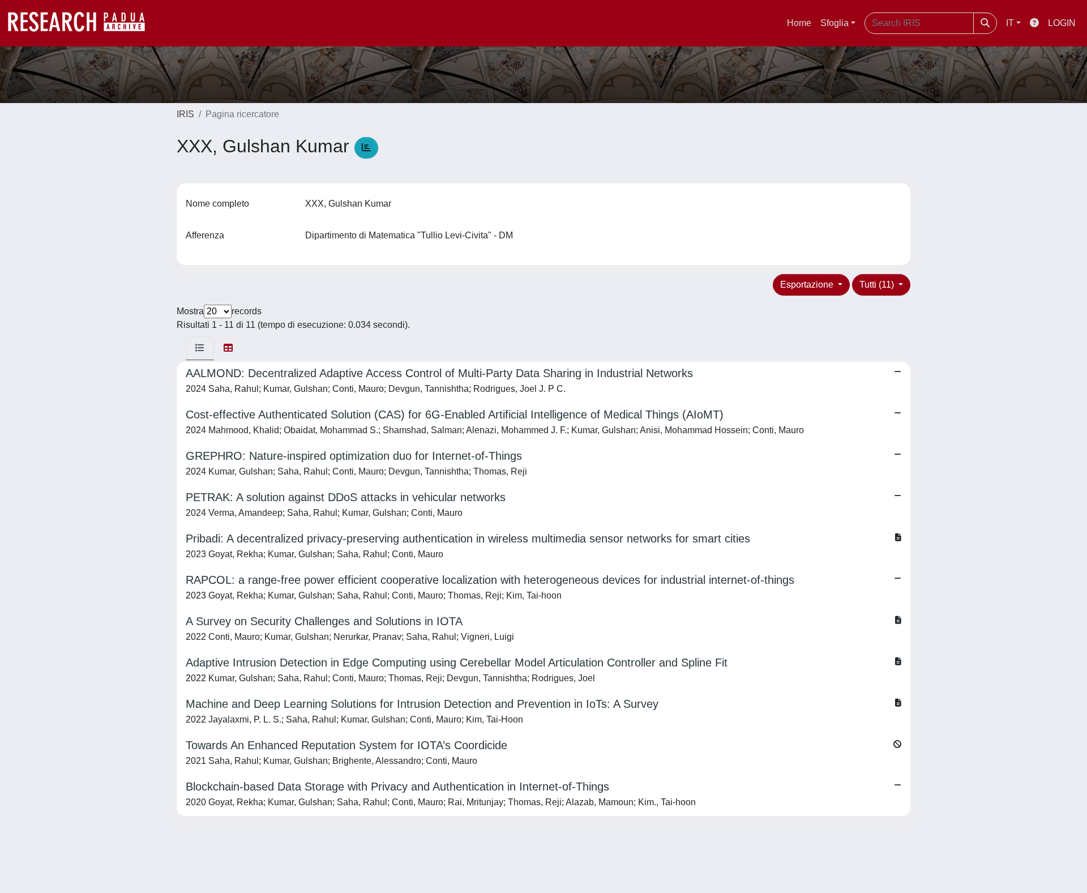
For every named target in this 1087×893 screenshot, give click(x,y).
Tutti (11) (877, 284)
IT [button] (1010, 23)
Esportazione (808, 284)
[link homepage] (82, 23)
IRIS (185, 114)
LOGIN (1062, 23)
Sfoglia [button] (834, 23)
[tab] (200, 348)
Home (799, 23)
